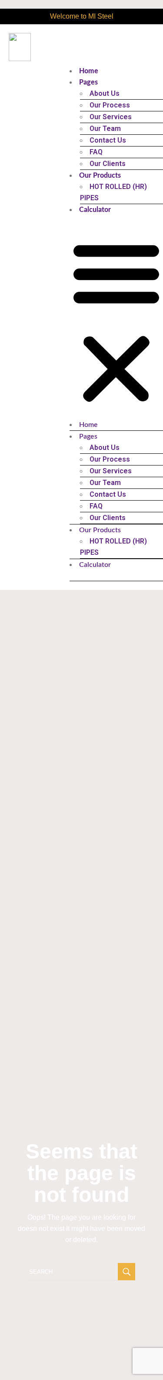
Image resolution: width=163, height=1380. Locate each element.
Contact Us (108, 140)
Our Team (105, 128)
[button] (116, 322)
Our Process (110, 105)
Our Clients (108, 163)
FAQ (96, 152)
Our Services (111, 117)
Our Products (100, 175)
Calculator (95, 209)
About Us (105, 93)
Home (88, 71)
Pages (88, 82)
